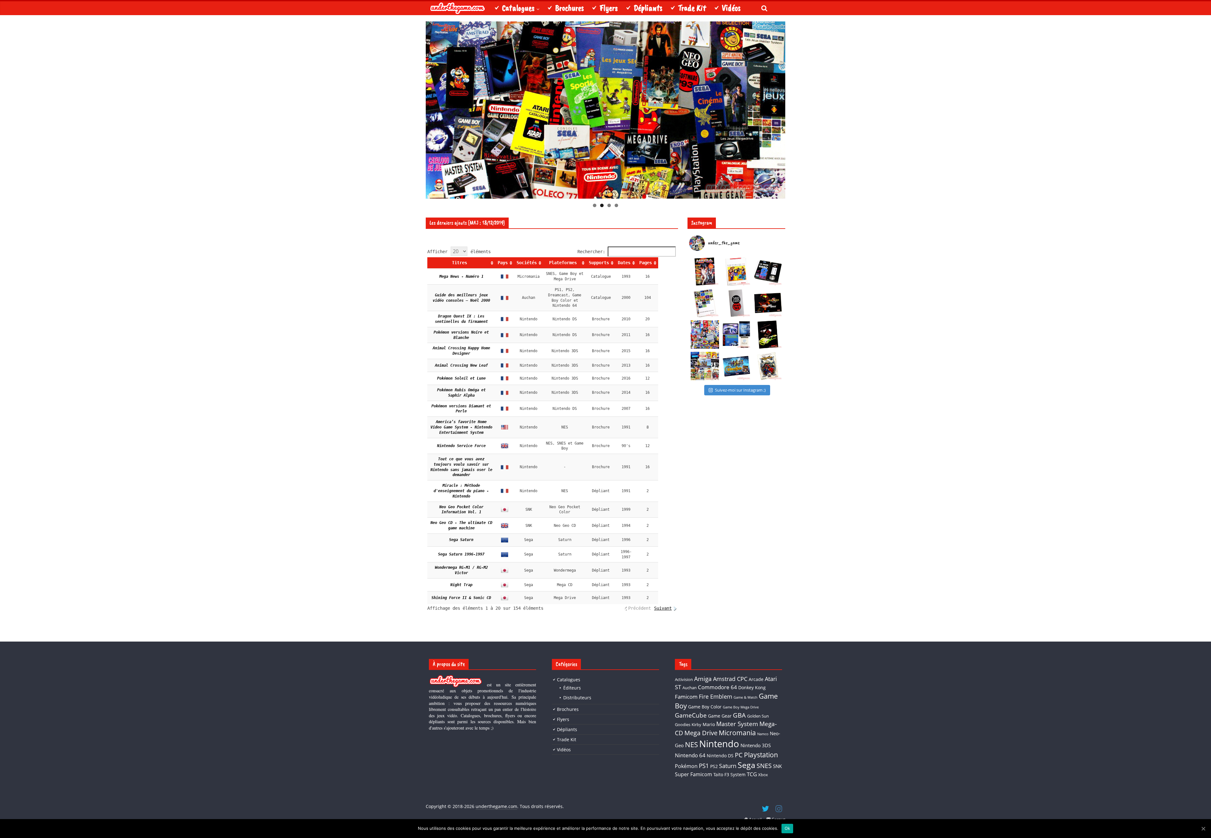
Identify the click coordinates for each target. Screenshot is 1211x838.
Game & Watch (746, 697)
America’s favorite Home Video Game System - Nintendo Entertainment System (462, 427)
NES (691, 744)
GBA (739, 715)
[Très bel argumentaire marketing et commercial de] (768, 303)
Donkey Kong (752, 687)
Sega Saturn (461, 540)
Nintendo (719, 743)
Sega (746, 764)
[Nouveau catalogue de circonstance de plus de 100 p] (736, 271)
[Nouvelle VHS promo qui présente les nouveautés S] (768, 271)
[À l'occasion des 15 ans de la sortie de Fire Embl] (768, 366)
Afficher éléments (459, 251)
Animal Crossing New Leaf (461, 365)
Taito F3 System (729, 774)
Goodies (682, 724)
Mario (709, 724)
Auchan (689, 687)
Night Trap (461, 585)
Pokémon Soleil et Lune (461, 378)
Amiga (703, 679)
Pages (645, 262)
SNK (777, 766)
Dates (624, 262)
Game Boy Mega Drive (741, 707)
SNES (764, 765)
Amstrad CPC (730, 679)
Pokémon (686, 766)
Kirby (696, 724)
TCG (752, 774)
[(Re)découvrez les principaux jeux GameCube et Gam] (705, 303)
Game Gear (720, 716)
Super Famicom (693, 774)
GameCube (691, 715)
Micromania (737, 732)
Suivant (663, 608)
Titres (459, 262)
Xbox (763, 774)
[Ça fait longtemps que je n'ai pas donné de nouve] (736, 334)
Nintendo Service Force (461, 446)
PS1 (704, 766)
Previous (414, 108)
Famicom (686, 696)
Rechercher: (591, 251)
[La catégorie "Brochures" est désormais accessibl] (705, 366)
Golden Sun (758, 716)
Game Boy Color (705, 707)
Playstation (761, 754)
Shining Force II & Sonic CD (461, 598)
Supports (599, 262)
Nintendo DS (720, 756)
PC (739, 755)
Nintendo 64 (690, 755)
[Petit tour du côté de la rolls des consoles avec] (736, 303)
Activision (684, 679)
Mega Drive (700, 733)
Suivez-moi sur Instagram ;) (740, 390)
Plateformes (563, 262)
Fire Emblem (715, 696)
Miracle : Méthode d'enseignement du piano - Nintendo (462, 490)
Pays (503, 262)
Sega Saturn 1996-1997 (461, 554)
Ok (787, 828)
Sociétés (527, 262)
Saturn (727, 766)
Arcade (756, 679)
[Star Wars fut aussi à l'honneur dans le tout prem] (705, 271)
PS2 (714, 766)
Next (796, 108)
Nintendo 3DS (755, 745)
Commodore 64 (717, 687)
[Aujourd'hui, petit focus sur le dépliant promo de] (768, 334)
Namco (763, 734)
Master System (737, 724)
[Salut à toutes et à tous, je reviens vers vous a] (736, 366)
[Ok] (1203, 828)
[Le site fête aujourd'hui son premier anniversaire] (705, 334)
